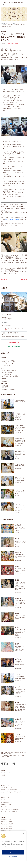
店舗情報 (15, 43)
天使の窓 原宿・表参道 (6, 828)
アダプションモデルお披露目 (10, 376)
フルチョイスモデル (7, 363)
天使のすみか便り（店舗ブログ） (9, 789)
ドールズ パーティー (8, 374)
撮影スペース (4, 383)
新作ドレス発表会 (7, 372)
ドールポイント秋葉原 (6, 826)
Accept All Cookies (13, 852)
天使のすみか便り (13, 2)
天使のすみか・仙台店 (6, 821)
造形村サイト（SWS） (6, 804)
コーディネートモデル (8, 360)
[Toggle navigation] (3, 5)
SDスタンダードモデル (8, 362)
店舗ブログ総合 (5, 23)
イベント (10, 43)
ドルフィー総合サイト (6, 787)
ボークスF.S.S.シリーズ (7, 802)
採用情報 (3, 775)
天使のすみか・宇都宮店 (7, 824)
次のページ (24, 279)
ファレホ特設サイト (6, 806)
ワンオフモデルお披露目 (9, 370)
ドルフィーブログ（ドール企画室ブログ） (11, 792)
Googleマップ (6, 322)
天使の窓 (12, 23)
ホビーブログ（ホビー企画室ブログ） (10, 811)
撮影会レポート (6, 387)
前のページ (4, 279)
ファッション (6, 365)
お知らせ (4, 381)
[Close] (24, 833)
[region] (13, 846)
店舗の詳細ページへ (14, 342)
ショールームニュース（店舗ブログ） (10, 809)
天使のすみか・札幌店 (6, 819)
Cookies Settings (12, 856)
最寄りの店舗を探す (14, 346)
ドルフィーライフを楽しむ (12, 219)
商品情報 (3, 357)
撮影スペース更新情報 (8, 389)
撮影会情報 (5, 386)
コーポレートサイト (6, 772)
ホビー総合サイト (5, 800)
